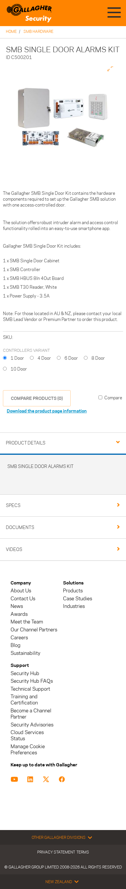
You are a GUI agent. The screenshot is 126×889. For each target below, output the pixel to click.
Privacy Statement (56, 852)
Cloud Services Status (27, 735)
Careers (19, 638)
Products (73, 591)
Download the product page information (47, 411)
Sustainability (25, 653)
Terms (82, 852)
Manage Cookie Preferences (28, 749)
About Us (21, 591)
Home (11, 31)
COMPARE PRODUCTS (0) (37, 398)
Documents (20, 527)
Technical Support (30, 689)
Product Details (25, 443)
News (17, 606)
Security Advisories (32, 725)
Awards (19, 614)
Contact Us (23, 599)
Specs (13, 505)
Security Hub (25, 673)
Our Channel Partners (34, 630)
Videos (14, 549)
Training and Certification (24, 700)
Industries (74, 606)
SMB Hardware (38, 31)
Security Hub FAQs (32, 681)
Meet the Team (27, 622)
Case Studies (77, 599)
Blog (16, 645)
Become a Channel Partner (31, 714)
